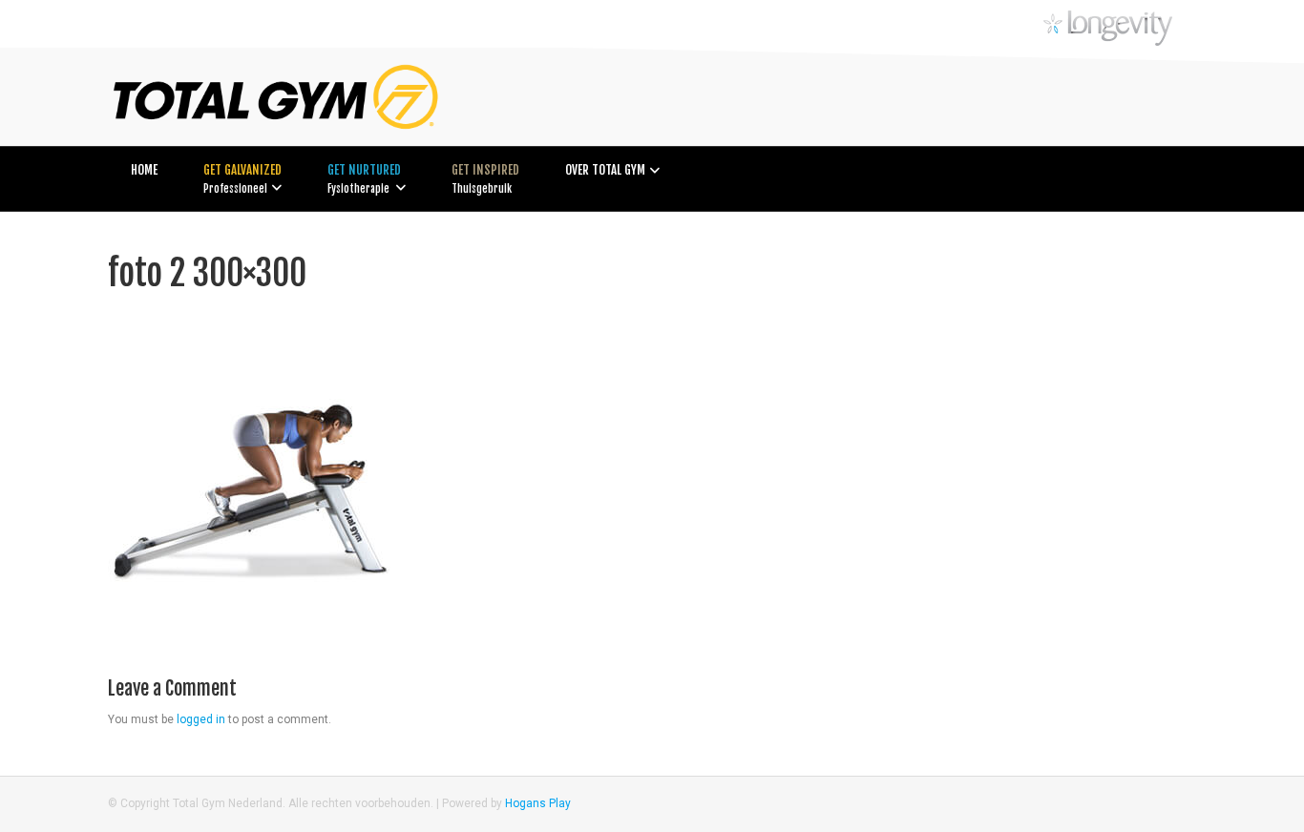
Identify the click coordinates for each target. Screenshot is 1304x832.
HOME (144, 169)
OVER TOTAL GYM (605, 169)
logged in (201, 719)
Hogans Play (538, 803)
